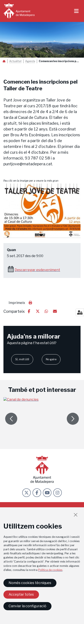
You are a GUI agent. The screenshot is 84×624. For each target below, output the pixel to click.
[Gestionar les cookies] (80, 312)
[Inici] (18, 10)
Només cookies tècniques (30, 583)
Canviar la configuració (27, 606)
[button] (42, 211)
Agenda (30, 61)
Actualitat (15, 61)
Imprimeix (17, 303)
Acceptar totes (21, 594)
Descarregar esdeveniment (37, 270)
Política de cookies (50, 570)
